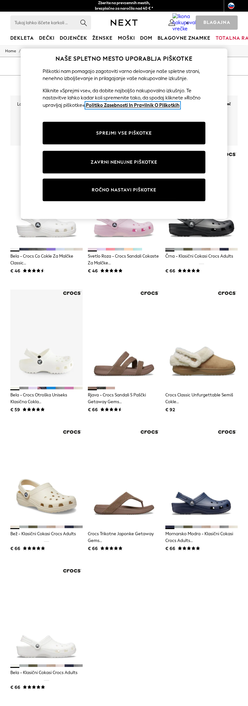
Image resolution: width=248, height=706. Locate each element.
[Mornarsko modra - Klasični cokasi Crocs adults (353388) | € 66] (201, 476)
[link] (172, 22)
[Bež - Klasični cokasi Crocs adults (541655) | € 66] (46, 476)
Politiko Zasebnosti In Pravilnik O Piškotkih (133, 105)
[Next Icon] (124, 22)
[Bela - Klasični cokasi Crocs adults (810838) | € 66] (46, 615)
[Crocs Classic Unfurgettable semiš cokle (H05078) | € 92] (201, 338)
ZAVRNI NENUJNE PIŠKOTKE (124, 162)
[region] (124, 133)
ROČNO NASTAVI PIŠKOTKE (124, 190)
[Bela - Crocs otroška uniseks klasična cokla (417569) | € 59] (46, 338)
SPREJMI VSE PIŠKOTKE (124, 133)
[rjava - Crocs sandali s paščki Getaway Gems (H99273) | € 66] (124, 338)
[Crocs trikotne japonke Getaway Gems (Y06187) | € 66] (124, 476)
